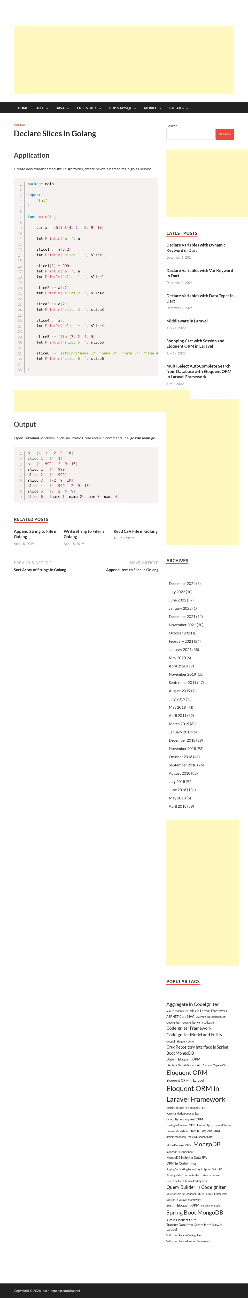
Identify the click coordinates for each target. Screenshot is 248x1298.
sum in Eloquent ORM (181, 1220)
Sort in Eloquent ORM (182, 1205)
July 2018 (177, 781)
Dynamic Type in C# (213, 1065)
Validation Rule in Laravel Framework (188, 1241)
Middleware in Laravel (187, 320)
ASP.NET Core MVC (180, 1017)
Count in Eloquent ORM (180, 1041)
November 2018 (182, 748)
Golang (176, 108)
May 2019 (177, 707)
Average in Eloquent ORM (211, 1016)
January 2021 (180, 649)
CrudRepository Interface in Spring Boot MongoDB (197, 1050)
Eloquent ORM (187, 1072)
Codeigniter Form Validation (198, 1022)
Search (172, 125)
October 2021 (180, 633)
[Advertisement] (131, 60)
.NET (40, 108)
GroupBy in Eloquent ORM (184, 1119)
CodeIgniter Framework (188, 1028)
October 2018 (180, 756)
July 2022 (177, 591)
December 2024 (182, 583)
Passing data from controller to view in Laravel (193, 1175)
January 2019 (180, 732)
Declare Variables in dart (183, 1065)
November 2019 (182, 674)
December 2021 (182, 616)
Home (23, 108)
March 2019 (179, 723)
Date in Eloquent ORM (183, 1059)
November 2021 (182, 624)
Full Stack (87, 108)
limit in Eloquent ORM (205, 1131)
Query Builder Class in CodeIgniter (186, 1181)
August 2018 (179, 773)
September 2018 (182, 765)
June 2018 (177, 789)
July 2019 (177, 699)
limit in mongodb (176, 1136)
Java (60, 108)
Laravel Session (223, 1125)
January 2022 (180, 608)
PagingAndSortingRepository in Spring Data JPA (194, 1169)
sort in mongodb (210, 1205)
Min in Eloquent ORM (178, 1145)
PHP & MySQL (120, 108)
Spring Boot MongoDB (194, 1212)
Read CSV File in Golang (136, 531)
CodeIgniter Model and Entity (194, 1034)
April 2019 (177, 715)
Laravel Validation (177, 1131)
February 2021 (181, 641)
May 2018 (177, 798)
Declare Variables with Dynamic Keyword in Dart (195, 247)
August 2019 (179, 690)
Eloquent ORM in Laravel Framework (195, 1093)
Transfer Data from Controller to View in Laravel (194, 1227)
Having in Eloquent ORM (180, 1125)
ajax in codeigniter (177, 1010)
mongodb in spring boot (180, 1151)
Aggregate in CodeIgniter (192, 1004)
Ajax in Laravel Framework (208, 1011)
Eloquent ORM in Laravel (185, 1080)
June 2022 (177, 600)
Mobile (150, 108)
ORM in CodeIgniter (181, 1163)
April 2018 (177, 806)
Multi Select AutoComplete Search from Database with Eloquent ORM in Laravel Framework (199, 371)
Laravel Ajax (204, 1125)
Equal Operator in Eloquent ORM (185, 1107)
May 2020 (177, 657)
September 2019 (182, 682)
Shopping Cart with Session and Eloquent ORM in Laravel (195, 343)
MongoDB (207, 1144)
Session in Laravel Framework (183, 1199)
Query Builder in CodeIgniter (196, 1187)
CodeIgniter (173, 1022)
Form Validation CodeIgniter (182, 1113)
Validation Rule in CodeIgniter (183, 1235)
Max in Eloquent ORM (200, 1136)
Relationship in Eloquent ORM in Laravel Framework (196, 1193)
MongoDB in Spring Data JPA (186, 1157)
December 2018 (182, 740)
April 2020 (177, 666)
